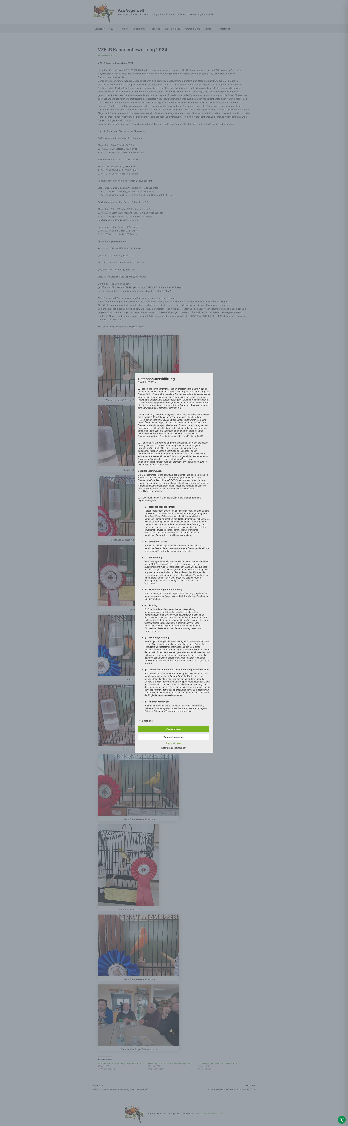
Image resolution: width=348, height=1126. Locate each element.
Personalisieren (173, 743)
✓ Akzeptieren (173, 729)
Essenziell (147, 721)
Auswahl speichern (173, 737)
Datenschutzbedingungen (173, 748)
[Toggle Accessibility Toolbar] (342, 1120)
